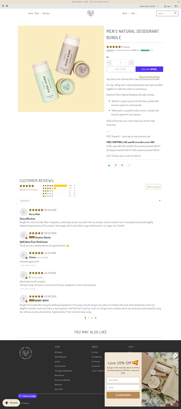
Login (169, 6)
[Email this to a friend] (129, 165)
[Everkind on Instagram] (7, 6)
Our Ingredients (97, 357)
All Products (58, 352)
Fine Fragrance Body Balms (63, 371)
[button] (38, 13)
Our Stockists (96, 366)
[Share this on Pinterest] (122, 165)
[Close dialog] (175, 355)
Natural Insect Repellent (62, 380)
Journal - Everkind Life (99, 371)
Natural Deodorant (60, 357)
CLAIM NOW (123, 395)
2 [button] (88, 317)
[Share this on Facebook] (115, 165)
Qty (108, 57)
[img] (36, 209)
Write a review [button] (153, 186)
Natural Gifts (59, 389)
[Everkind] (90, 13)
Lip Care (57, 361)
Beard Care (58, 384)
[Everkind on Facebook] (3, 6)
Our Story (95, 352)
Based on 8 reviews (29, 189)
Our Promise (96, 361)
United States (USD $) (148, 6)
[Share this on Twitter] (109, 165)
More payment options (149, 76)
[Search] (175, 13)
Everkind (26, 403)
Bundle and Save (60, 366)
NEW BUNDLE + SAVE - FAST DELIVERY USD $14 (90, 2)
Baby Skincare (59, 375)
